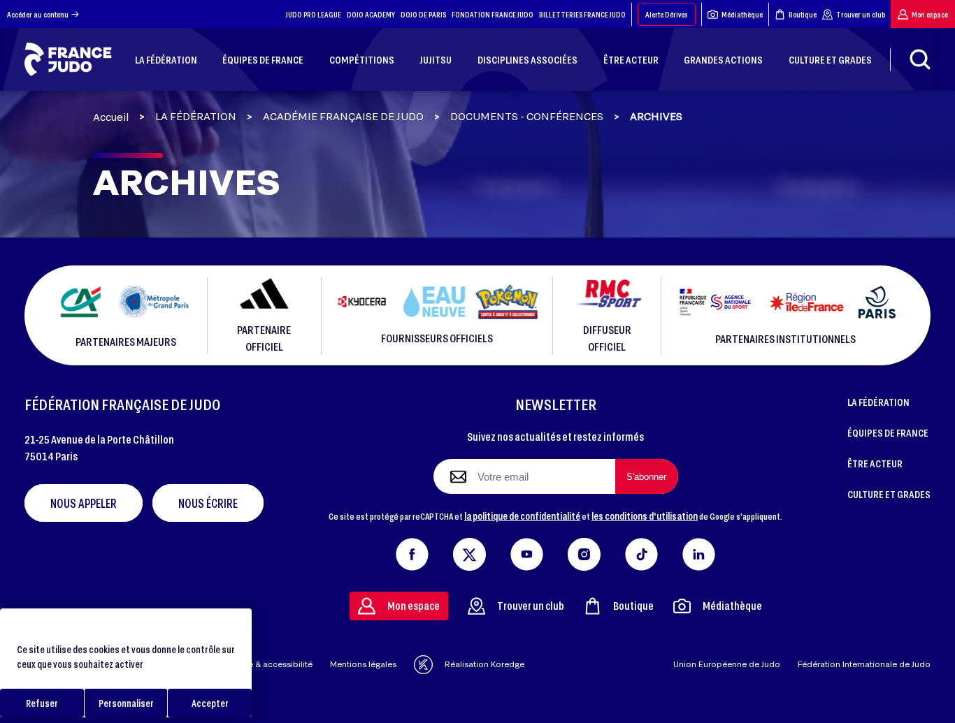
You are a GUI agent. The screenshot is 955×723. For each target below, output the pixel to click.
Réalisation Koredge (484, 664)
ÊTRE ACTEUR (875, 463)
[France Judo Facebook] (412, 551)
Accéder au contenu (38, 14)
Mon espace (930, 14)
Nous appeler (83, 503)
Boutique (803, 14)
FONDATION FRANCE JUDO (492, 14)
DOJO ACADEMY (371, 14)
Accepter (210, 703)
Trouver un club (860, 14)
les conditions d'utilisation (644, 515)
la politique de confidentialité (522, 515)
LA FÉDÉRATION (195, 117)
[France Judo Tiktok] (641, 551)
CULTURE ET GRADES (889, 494)
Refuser (42, 703)
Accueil (111, 117)
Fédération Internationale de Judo (864, 664)
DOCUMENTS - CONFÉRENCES (526, 117)
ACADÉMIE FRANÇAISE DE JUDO (343, 117)
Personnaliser (126, 703)
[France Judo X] (469, 551)
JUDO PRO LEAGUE (313, 14)
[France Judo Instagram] (584, 551)
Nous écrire (208, 503)
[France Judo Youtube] (526, 551)
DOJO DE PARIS (423, 14)
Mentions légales (363, 664)
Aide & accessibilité (274, 664)
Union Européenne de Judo (726, 664)
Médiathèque (742, 14)
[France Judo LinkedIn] (698, 551)
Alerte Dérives (666, 14)
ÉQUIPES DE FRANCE (887, 432)
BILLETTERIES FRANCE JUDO (582, 14)
